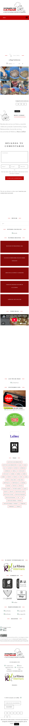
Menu (4, 17)
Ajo (5, 468)
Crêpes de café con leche (14, 299)
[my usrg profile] (21, 614)
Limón (7, 479)
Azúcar (10, 468)
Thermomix (23, 503)
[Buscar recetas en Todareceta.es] (5, 627)
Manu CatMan (16, 55)
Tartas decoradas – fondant (14, 500)
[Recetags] (7, 611)
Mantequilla (7, 482)
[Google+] (22, 104)
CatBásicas (22, 468)
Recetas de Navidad (20, 494)
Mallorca (13, 479)
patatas (15, 485)
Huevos (9, 476)
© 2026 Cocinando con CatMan (12, 697)
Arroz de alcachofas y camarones (14, 272)
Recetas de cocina (20, 491)
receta (6, 491)
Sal (18, 497)
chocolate (21, 470)
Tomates (18, 506)
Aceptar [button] (16, 724)
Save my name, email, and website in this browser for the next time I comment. (14, 172)
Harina (12, 473)
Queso (25, 488)
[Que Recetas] (7, 614)
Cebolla (14, 470)
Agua (20, 465)
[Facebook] (17, 104)
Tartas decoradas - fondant (10, 503)
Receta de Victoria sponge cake (14, 246)
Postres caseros (6, 488)
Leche (20, 476)
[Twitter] (20, 104)
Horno (24, 473)
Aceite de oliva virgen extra (14, 462)
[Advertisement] (14, 35)
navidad (23, 482)
